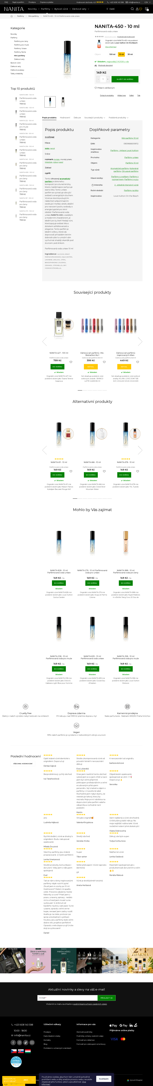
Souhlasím (104, 1079)
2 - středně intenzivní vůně (126, 185)
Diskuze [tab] (77, 118)
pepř (61, 162)
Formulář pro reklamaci (85, 1040)
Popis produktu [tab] (49, 118)
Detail (91, 367)
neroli (52, 148)
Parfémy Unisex (20, 48)
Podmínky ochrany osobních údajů (89, 1036)
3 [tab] (90, 390)
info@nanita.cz (134, 2)
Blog (45, 1044)
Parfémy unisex (131, 157)
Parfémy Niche (20, 52)
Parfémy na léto (131, 190)
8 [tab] (109, 498)
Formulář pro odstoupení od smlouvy (91, 1044)
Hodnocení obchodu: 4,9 (86, 2)
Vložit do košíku (125, 79)
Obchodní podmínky (84, 1032)
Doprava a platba (46, 2)
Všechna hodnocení (22, 764)
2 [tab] (85, 390)
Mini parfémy (19, 56)
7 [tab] (104, 498)
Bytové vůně (15, 63)
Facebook (13, 1042)
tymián (57, 159)
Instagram (19, 1042)
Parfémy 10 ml (132, 163)
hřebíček (48, 162)
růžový (56, 162)
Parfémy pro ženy (21, 41)
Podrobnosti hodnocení (126, 37)
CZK (146, 2)
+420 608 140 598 (117, 2)
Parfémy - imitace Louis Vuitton (124, 150)
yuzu (47, 148)
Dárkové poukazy (17, 70)
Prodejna (32, 2)
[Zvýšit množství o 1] (108, 79)
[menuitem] (33, 8)
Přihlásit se (107, 998)
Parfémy (14, 38)
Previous (44, 341)
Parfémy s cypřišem (120, 177)
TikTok (25, 1042)
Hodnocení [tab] (65, 118)
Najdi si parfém (18, 2)
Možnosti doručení (105, 65)
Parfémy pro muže (21, 45)
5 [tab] (99, 390)
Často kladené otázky (52, 1036)
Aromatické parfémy (120, 168)
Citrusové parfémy (130, 171)
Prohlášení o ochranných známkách (57, 1048)
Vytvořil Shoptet (136, 1080)
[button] (59, 582)
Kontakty (47, 1040)
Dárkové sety (19, 59)
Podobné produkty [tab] (117, 118)
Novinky (14, 34)
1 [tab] (80, 390)
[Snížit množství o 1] (98, 79)
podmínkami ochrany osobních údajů (90, 1004)
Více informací (110, 47)
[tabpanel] (59, 344)
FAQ (6, 2)
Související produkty (93, 118)
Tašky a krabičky (17, 74)
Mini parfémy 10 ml (130, 138)
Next (140, 341)
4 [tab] (95, 390)
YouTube (32, 1042)
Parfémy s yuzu (131, 179)
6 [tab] (104, 390)
